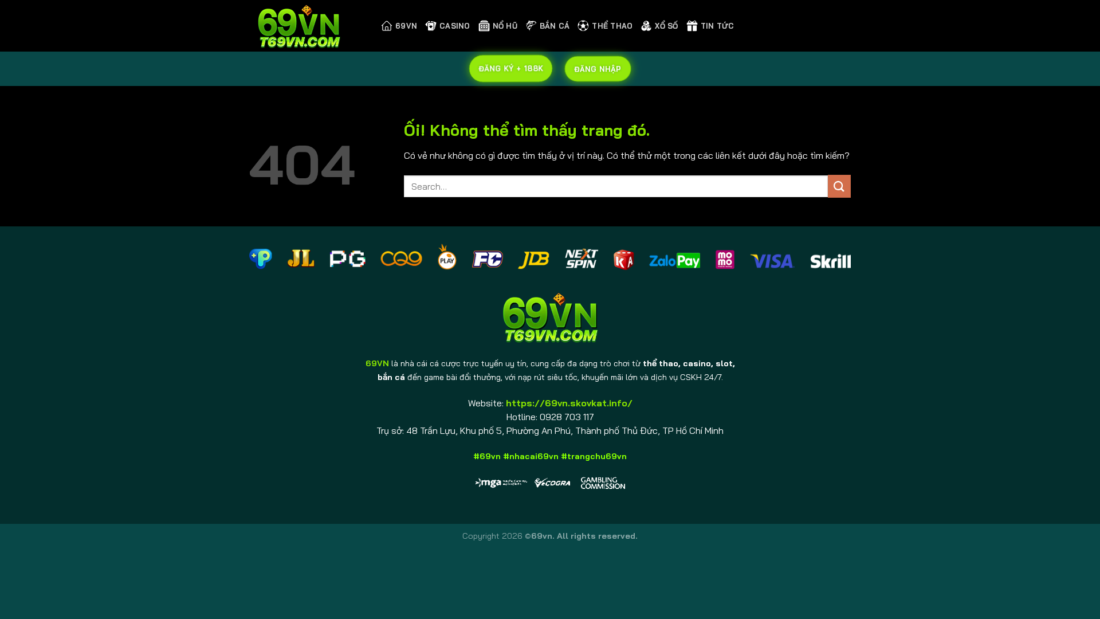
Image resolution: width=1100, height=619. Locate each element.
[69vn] (306, 26)
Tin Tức (717, 25)
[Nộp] (839, 186)
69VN (406, 25)
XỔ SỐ (666, 25)
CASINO (454, 25)
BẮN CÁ (555, 25)
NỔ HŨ (505, 25)
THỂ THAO (612, 25)
